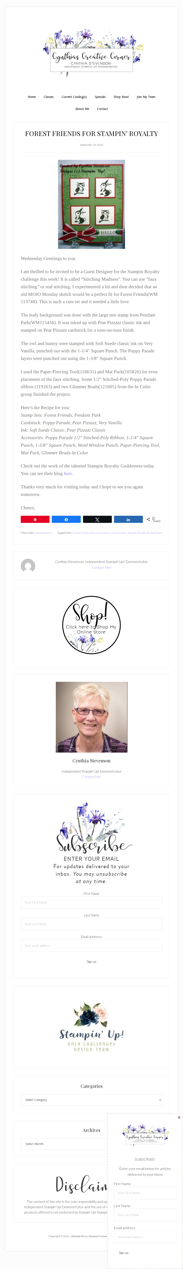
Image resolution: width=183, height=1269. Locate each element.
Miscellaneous (43, 532)
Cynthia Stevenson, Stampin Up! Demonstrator (91, 53)
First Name (92, 893)
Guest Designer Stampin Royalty (127, 532)
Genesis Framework (100, 1236)
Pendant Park (154, 532)
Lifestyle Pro (78, 1236)
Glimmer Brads (99, 532)
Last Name (91, 915)
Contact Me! (101, 567)
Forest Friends (81, 532)
